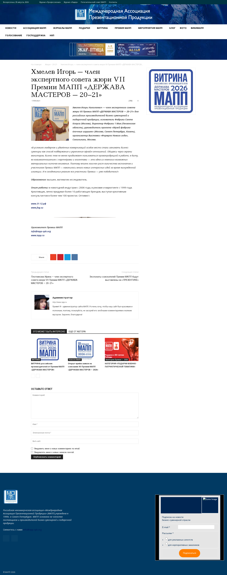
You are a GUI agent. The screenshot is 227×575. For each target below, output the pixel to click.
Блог (172, 28)
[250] (95, 49)
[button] (223, 28)
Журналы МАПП (62, 28)
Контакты (113, 2)
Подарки (84, 28)
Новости (10, 28)
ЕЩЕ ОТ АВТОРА (77, 331)
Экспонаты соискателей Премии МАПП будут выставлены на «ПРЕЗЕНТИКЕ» (114, 278)
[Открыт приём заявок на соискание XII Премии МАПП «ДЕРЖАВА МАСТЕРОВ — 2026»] (85, 349)
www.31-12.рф (38, 203)
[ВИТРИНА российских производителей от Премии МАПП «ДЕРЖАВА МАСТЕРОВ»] (48, 349)
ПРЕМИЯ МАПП (123, 28)
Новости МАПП (75, 360)
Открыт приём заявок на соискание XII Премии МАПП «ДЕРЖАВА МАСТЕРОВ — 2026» (83, 366)
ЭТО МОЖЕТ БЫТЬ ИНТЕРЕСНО (49, 331)
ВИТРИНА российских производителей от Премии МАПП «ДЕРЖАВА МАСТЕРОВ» (47, 366)
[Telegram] (216, 2)
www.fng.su (37, 207)
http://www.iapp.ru (60, 302)
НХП (52, 35)
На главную (36, 64)
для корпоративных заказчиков (183, 545)
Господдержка (35, 35)
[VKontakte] (221, 2)
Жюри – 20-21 (51, 64)
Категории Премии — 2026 (117, 360)
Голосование (13, 35)
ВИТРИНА (102, 28)
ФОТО (183, 28)
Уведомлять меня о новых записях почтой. (54, 452)
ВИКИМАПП (197, 28)
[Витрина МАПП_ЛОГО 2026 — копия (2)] (171, 91)
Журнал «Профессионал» (50, 2)
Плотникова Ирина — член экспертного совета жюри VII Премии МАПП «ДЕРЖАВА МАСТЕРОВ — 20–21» (54, 280)
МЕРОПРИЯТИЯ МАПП (150, 28)
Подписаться (189, 553)
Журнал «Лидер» (71, 2)
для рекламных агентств (180, 539)
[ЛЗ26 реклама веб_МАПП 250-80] (137, 49)
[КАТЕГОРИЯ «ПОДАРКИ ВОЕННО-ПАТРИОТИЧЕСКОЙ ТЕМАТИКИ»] (122, 349)
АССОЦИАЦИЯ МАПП (34, 28)
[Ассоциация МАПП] (113, 14)
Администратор (63, 297)
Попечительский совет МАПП (93, 2)
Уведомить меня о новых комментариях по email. (57, 448)
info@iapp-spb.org (32, 529)
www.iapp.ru (37, 235)
